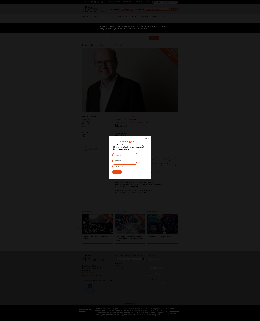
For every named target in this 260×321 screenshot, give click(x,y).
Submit (117, 172)
